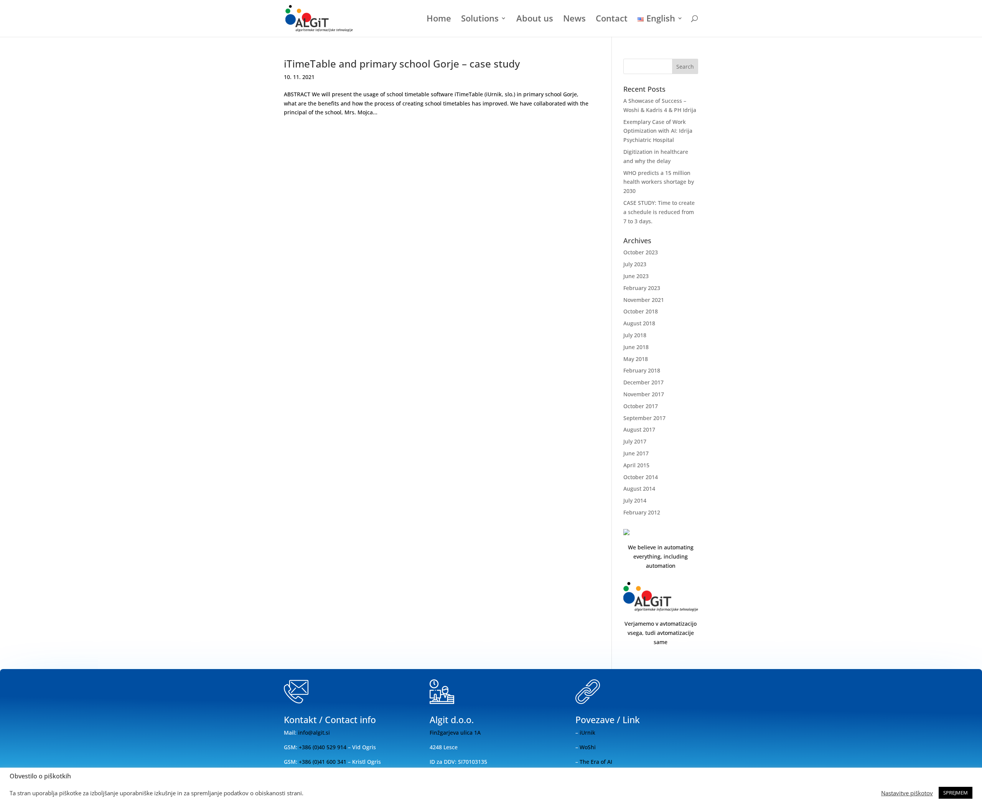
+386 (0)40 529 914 (321, 747)
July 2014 (634, 500)
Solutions (480, 19)
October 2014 (640, 477)
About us (534, 19)
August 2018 (639, 323)
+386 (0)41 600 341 (322, 761)
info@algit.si (314, 732)
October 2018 (640, 311)
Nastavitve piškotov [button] (907, 793)
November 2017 (643, 394)
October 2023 (640, 252)
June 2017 (636, 453)
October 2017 (640, 406)
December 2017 (643, 382)
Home (439, 19)
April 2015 (636, 465)
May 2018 (635, 359)
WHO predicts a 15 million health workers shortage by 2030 (658, 182)
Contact (612, 19)
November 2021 (643, 299)
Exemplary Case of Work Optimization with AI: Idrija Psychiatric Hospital (657, 131)
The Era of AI (596, 761)
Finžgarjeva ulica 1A (455, 732)
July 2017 (634, 441)
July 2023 (634, 264)
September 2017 (644, 418)
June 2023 (636, 276)
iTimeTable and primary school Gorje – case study (402, 64)
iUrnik (587, 732)
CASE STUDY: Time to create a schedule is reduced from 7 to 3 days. (659, 212)
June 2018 (636, 347)
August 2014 (639, 488)
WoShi (588, 747)
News (574, 19)
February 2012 (641, 512)
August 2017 (639, 429)
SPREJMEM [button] (955, 792)
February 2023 (641, 288)
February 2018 (641, 370)
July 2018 (634, 335)
